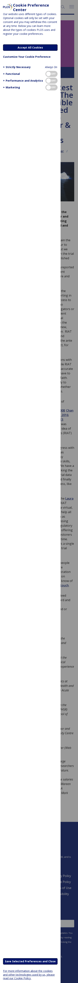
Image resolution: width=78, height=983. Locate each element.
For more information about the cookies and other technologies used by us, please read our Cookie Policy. (29, 974)
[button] (17, 67)
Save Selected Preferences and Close (30, 961)
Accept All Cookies (30, 47)
